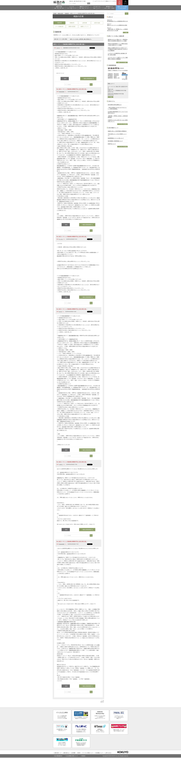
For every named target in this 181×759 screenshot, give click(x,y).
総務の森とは (66, 752)
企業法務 (84, 22)
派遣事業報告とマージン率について (116, 138)
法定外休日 (84, 169)
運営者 (78, 752)
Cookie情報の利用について (72, 755)
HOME (54, 13)
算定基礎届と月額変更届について (115, 141)
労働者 (73, 121)
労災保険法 (110, 76)
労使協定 (82, 618)
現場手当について (112, 143)
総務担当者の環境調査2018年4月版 (116, 93)
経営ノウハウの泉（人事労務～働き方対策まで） (81, 39)
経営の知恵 (97, 22)
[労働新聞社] (114, 68)
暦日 (80, 611)
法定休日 (57, 53)
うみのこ (61, 464)
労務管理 (67, 13)
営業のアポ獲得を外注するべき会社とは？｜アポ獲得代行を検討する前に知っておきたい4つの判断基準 (118, 49)
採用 (65, 124)
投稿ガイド (108, 1)
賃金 (63, 254)
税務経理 (72, 22)
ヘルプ (95, 1)
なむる (58, 47)
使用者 (69, 121)
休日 (56, 55)
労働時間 (71, 155)
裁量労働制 (66, 621)
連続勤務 (87, 135)
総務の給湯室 (72, 26)
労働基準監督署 (72, 650)
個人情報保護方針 (58, 755)
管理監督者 (60, 621)
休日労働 (73, 158)
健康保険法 (110, 77)
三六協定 (59, 264)
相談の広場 (60, 13)
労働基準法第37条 (76, 169)
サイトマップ (101, 1)
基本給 (72, 492)
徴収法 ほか (117, 77)
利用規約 (83, 755)
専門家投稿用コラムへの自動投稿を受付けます (117, 21)
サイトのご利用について (87, 752)
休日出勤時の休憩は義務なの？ (115, 104)
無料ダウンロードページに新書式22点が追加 (117, 25)
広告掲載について (99, 752)
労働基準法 (59, 115)
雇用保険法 (110, 75)
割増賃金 (76, 167)
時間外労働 (89, 158)
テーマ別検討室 (59, 26)
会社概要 (73, 752)
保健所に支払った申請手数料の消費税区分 (117, 131)
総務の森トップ (57, 752)
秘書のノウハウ (85, 26)
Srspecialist (61, 91)
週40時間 (59, 256)
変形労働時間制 (61, 51)
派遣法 (115, 76)
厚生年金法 (116, 73)
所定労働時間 (80, 165)
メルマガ (114, 1)
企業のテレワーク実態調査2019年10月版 (117, 90)
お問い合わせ (108, 752)
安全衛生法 (116, 75)
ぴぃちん (61, 239)
